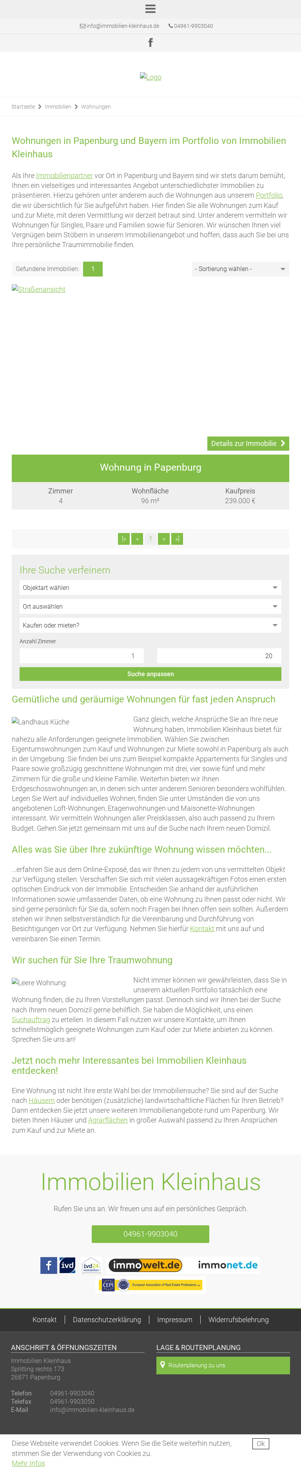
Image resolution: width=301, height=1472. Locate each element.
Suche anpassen (150, 674)
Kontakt (202, 928)
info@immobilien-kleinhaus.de (123, 26)
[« (124, 538)
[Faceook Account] (48, 1271)
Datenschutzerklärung (107, 1320)
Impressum (174, 1320)
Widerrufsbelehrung (239, 1320)
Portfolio (269, 195)
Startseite (23, 107)
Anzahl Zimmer (38, 641)
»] (177, 538)
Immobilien (58, 107)
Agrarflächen (108, 1120)
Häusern (42, 1100)
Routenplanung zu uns (197, 1365)
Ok (261, 1443)
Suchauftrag (31, 1019)
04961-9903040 (193, 26)
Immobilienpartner (64, 175)
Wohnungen (96, 107)
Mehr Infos (28, 1463)
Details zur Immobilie (244, 443)
